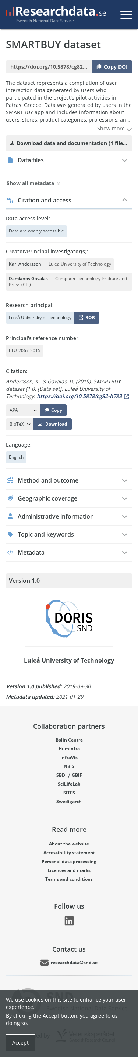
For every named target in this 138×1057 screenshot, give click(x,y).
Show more (111, 128)
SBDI (61, 775)
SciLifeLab (69, 784)
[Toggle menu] (126, 14)
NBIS (69, 766)
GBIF (77, 775)
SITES (69, 793)
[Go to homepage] (54, 14)
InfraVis (69, 757)
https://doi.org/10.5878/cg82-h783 (79, 396)
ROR (88, 319)
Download (56, 424)
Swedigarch (69, 801)
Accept (20, 1042)
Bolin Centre (69, 740)
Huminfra (69, 749)
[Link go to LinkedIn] (69, 921)
